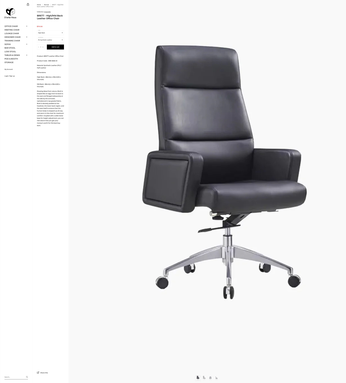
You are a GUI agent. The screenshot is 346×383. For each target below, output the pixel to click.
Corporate (47, 12)
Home (39, 4)
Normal (46, 4)
